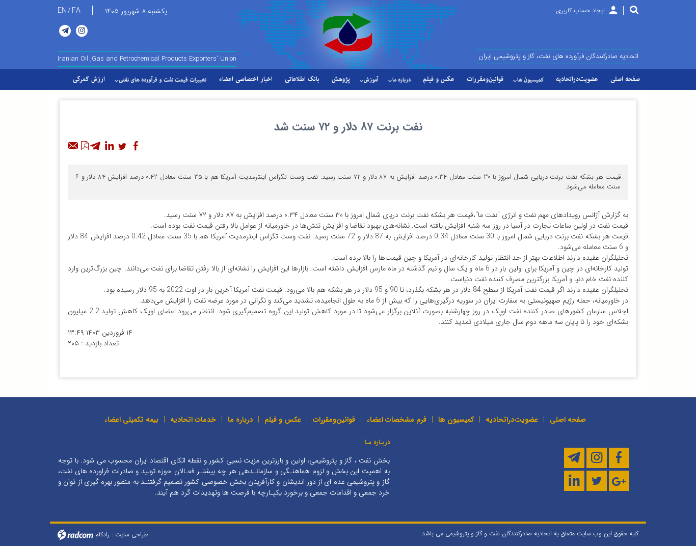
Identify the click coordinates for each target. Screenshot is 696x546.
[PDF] (84, 146)
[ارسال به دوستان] (73, 146)
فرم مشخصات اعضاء (396, 419)
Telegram (65, 31)
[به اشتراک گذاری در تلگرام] (95, 146)
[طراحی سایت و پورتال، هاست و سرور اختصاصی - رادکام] (75, 534)
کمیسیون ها (456, 419)
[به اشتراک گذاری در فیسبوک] (135, 146)
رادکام (102, 534)
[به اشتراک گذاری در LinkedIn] (109, 146)
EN (62, 10)
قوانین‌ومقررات (334, 419)
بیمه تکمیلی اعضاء (131, 419)
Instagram (82, 31)
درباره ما (240, 419)
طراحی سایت (131, 534)
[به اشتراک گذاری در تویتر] (122, 146)
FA (76, 10)
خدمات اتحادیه (193, 419)
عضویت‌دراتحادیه (512, 419)
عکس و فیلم (282, 419)
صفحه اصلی (568, 419)
